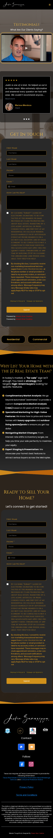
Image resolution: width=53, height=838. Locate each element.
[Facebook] (21, 764)
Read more (10, 99)
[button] (49, 5)
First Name (12, 148)
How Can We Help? (16, 193)
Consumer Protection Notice (32, 780)
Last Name (12, 159)
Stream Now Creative (24, 316)
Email (10, 181)
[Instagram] (31, 764)
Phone (10, 170)
